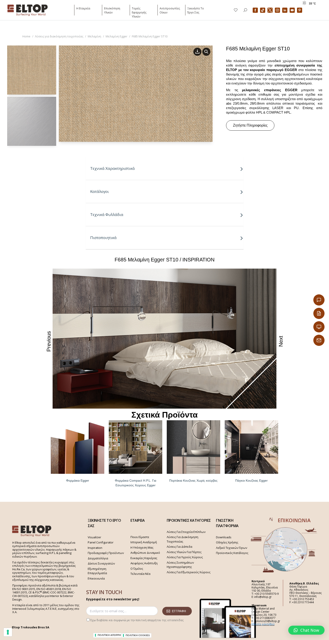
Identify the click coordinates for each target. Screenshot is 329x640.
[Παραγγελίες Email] (319, 340)
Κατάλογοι (99, 191)
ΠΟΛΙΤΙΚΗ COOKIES (138, 635)
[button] (306, 630)
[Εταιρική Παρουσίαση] (319, 326)
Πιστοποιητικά (103, 237)
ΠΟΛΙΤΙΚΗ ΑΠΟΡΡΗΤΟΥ (112, 635)
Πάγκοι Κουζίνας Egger (251, 480)
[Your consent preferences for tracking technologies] (8, 632)
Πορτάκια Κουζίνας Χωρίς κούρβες (193, 480)
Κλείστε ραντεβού (263, 624)
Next (281, 341)
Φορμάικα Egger (77, 480)
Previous (49, 341)
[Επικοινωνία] (319, 300)
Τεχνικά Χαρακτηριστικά (112, 168)
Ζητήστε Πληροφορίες (250, 125)
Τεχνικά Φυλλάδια (106, 214)
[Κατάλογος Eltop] (319, 313)
